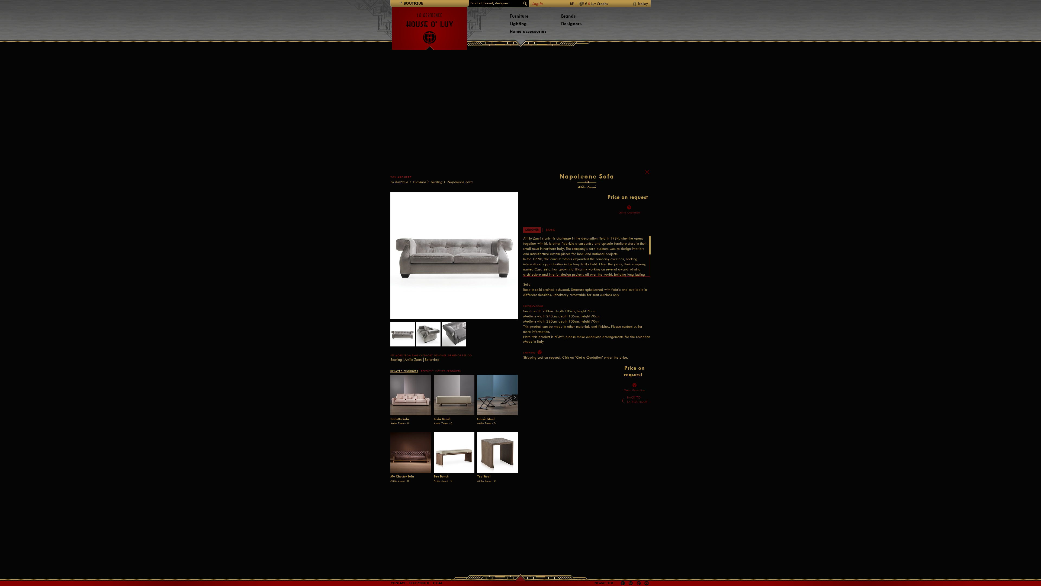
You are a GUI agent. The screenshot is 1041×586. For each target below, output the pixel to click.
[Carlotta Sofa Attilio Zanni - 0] (410, 395)
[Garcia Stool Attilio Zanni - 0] (497, 395)
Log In (537, 3)
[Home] (429, 26)
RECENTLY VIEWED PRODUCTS (441, 371)
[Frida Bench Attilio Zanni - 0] (454, 395)
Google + (639, 583)
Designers (571, 23)
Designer (532, 229)
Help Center (419, 583)
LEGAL (438, 583)
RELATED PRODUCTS (404, 371)
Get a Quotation (629, 212)
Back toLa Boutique (637, 400)
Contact (398, 583)
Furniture (519, 16)
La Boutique (399, 182)
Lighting (518, 23)
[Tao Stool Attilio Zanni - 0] (497, 452)
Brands (568, 16)
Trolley (643, 4)
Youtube (646, 583)
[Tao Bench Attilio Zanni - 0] (454, 452)
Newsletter (604, 583)
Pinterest (630, 583)
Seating (436, 182)
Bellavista (432, 360)
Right (513, 398)
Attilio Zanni (413, 360)
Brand (550, 229)
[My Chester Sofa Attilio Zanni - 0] (410, 452)
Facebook (622, 583)
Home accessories (528, 31)
